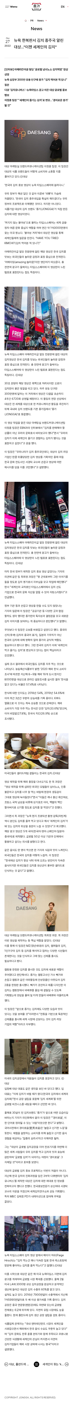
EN (62, 6)
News (40, 20)
